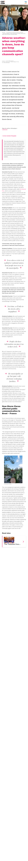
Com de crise (5, 129)
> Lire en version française (9, 136)
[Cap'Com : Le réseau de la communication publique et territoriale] (3, 2)
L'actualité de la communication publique (14, 32)
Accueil (3, 32)
